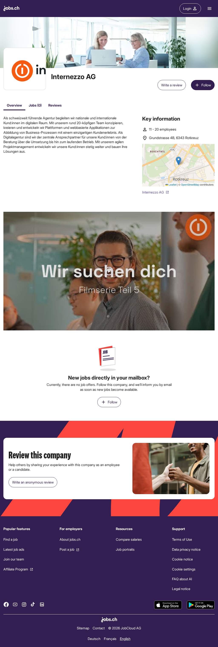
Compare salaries (129, 540)
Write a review (171, 85)
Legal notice (181, 589)
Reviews (55, 105)
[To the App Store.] (168, 605)
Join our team (13, 559)
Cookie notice (182, 559)
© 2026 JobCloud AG (124, 628)
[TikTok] (33, 604)
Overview (14, 105)
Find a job (10, 540)
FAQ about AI (182, 579)
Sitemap (83, 628)
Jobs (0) (35, 105)
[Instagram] (24, 604)
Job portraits (125, 549)
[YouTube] (15, 604)
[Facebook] (6, 604)
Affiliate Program (15, 569)
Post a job (67, 549)
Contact (99, 628)
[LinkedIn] (42, 604)
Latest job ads (13, 549)
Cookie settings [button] (183, 569)
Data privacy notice (186, 549)
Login (187, 8)
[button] (109, 271)
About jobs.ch (70, 540)
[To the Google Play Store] (201, 605)
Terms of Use (182, 540)
